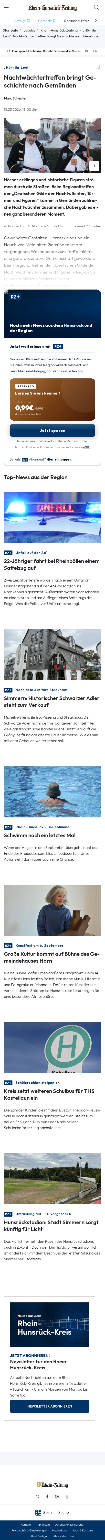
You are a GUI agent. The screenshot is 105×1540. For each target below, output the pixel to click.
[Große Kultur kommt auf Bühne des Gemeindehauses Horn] (52, 910)
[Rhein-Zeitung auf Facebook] (47, 1496)
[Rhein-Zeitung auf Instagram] (56, 1496)
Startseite (10, 30)
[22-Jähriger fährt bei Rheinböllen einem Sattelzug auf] (52, 517)
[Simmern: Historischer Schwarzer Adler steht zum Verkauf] (52, 654)
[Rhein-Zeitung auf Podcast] (66, 1496)
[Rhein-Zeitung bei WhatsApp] (37, 1496)
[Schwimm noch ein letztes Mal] (52, 791)
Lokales (29, 30)
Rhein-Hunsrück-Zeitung (59, 30)
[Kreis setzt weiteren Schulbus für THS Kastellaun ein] (52, 1047)
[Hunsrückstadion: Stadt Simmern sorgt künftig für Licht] (52, 1178)
